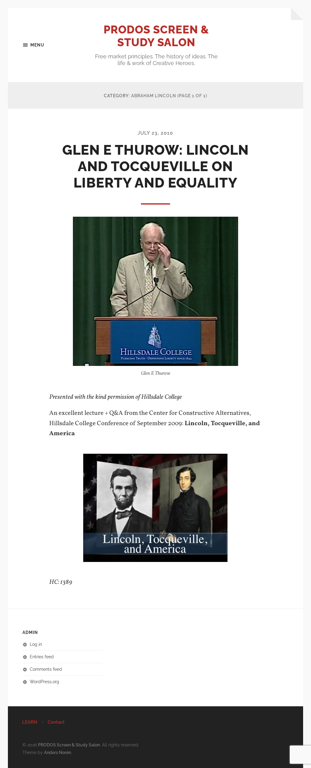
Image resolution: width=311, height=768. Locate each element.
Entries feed (42, 656)
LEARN (29, 722)
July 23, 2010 (155, 133)
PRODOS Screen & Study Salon (156, 36)
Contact (56, 722)
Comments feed (46, 669)
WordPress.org (44, 681)
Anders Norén (57, 752)
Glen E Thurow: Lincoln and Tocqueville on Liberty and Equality (155, 166)
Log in (36, 644)
